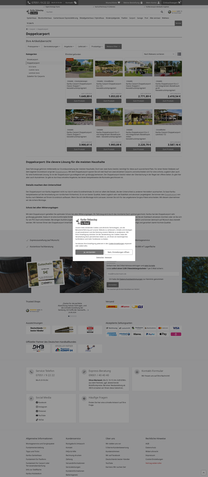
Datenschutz (100, 257)
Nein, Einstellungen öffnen (118, 252)
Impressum (108, 257)
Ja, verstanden (89, 252)
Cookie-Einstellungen (116, 244)
